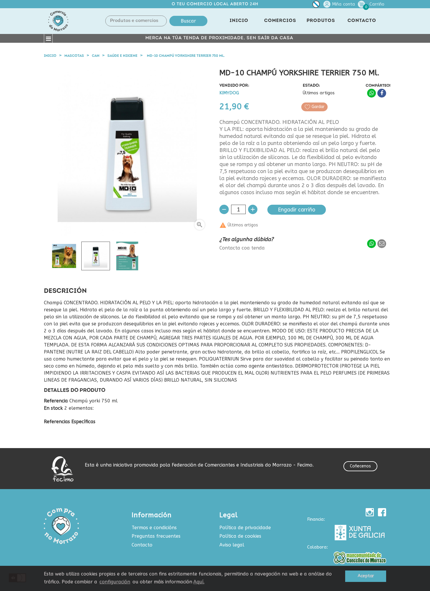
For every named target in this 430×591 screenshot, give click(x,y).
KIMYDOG (229, 92)
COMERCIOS (280, 20)
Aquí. (198, 582)
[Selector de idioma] (316, 5)
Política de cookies (240, 536)
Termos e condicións (154, 527)
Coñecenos (360, 466)
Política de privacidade (245, 527)
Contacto (142, 545)
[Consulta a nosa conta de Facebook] (382, 512)
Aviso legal (231, 545)
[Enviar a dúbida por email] (381, 243)
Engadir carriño (296, 209)
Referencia (56, 401)
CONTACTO (362, 20)
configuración (114, 582)
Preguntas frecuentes (156, 536)
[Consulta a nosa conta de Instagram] (370, 512)
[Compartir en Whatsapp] (371, 93)
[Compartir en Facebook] (381, 93)
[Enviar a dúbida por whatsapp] (371, 243)
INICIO (239, 20)
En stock (53, 408)
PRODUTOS (321, 20)
